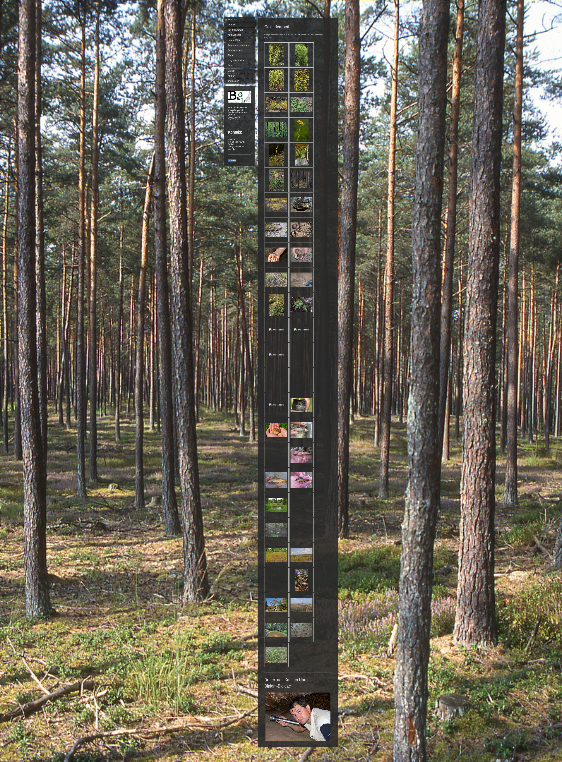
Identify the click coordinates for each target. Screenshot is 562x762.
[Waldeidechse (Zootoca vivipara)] (276, 229)
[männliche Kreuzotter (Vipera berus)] (276, 280)
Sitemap (248, 752)
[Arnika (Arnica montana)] (301, 130)
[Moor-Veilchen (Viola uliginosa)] (301, 580)
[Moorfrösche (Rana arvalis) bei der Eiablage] (301, 329)
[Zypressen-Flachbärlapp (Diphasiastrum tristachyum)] (276, 180)
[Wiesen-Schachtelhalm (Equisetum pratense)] (276, 55)
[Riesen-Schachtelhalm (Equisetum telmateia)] (301, 55)
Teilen (233, 160)
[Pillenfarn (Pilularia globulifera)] (276, 104)
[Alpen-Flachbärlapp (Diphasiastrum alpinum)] (302, 155)
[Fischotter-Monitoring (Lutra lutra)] (301, 630)
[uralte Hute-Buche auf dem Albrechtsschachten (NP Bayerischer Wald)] (276, 605)
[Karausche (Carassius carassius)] (301, 480)
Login (332, 752)
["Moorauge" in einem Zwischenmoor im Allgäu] (276, 505)
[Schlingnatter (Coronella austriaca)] (301, 229)
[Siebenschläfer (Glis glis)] (301, 405)
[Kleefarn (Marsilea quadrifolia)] (301, 104)
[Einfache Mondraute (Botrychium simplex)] (276, 155)
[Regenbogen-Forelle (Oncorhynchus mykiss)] (301, 430)
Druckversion (236, 752)
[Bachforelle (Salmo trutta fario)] (276, 480)
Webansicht (329, 755)
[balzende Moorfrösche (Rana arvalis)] (276, 329)
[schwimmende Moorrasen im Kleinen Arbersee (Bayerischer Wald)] (276, 205)
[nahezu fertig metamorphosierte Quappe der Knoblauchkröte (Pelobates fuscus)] (276, 404)
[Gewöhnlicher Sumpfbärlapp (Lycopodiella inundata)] (301, 80)
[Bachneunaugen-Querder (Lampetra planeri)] (301, 455)
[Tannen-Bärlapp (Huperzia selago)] (276, 80)
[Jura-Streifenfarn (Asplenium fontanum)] (301, 304)
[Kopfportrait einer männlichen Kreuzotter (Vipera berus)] (301, 280)
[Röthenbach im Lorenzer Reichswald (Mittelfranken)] (276, 630)
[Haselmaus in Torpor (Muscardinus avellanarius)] (276, 430)
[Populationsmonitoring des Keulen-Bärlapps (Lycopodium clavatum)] (276, 655)
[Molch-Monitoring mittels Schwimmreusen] (276, 530)
